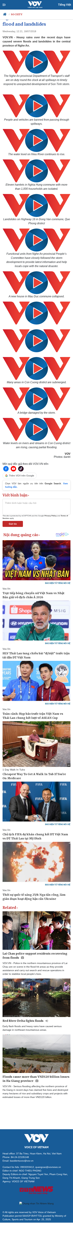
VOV (67, 453)
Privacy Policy (50, 516)
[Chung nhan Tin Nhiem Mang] (36, 1203)
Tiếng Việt (64, 4)
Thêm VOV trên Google (21, 475)
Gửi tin (13, 523)
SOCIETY (16, 14)
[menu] (7, 5)
